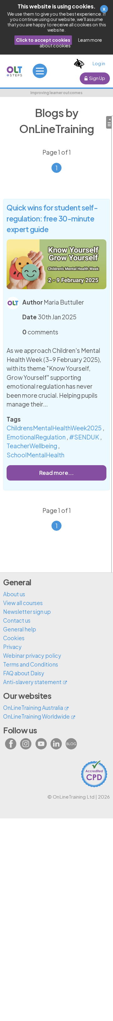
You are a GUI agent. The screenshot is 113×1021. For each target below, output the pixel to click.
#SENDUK (84, 437)
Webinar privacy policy (32, 655)
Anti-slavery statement (32, 681)
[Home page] (14, 71)
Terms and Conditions (30, 664)
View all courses (23, 602)
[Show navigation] (40, 71)
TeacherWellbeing (32, 445)
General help (19, 629)
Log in (99, 63)
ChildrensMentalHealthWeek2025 (54, 428)
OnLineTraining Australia (33, 707)
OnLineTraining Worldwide (36, 716)
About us (14, 594)
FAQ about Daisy (23, 673)
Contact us (16, 620)
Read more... (56, 472)
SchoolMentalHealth (35, 455)
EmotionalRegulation (36, 437)
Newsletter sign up (27, 611)
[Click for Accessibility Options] (79, 63)
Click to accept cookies (43, 40)
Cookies (13, 638)
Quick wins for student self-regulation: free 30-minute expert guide (52, 218)
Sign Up (97, 78)
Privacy (12, 646)
